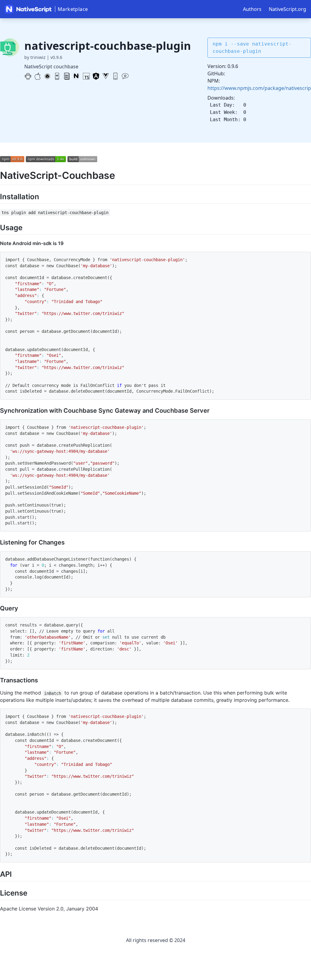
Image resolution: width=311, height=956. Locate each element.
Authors (252, 9)
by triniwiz (35, 57)
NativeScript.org (287, 9)
